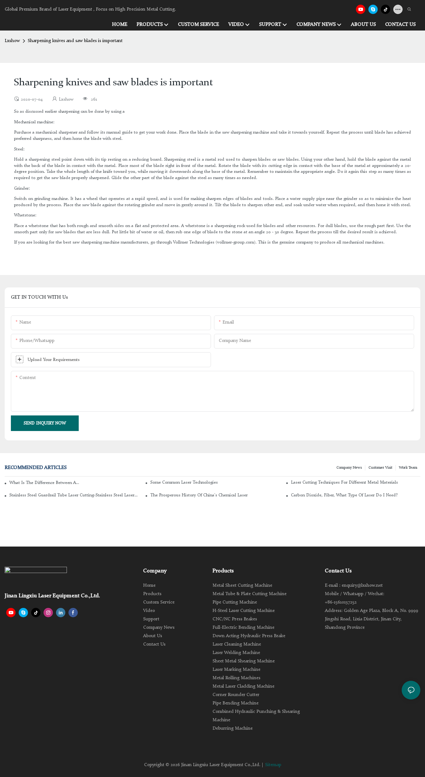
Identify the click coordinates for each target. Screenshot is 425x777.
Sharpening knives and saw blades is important (75, 41)
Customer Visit (380, 468)
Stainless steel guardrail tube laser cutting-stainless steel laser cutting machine (74, 495)
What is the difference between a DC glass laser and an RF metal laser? (44, 483)
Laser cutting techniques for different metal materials (344, 482)
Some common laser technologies (184, 482)
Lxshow (12, 41)
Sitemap (273, 765)
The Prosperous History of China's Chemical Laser (199, 495)
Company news (349, 468)
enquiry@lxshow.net (362, 585)
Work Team (408, 468)
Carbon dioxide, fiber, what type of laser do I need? (344, 495)
